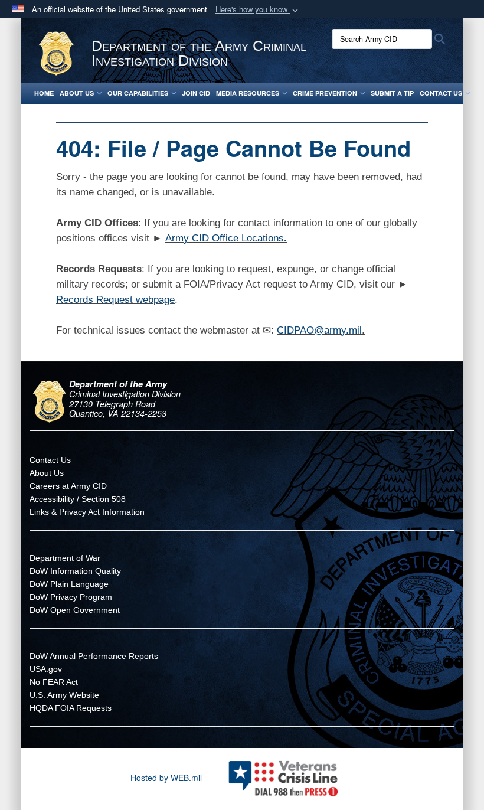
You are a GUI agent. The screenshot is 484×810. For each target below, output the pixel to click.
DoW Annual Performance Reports (94, 656)
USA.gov (46, 669)
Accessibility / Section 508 (78, 499)
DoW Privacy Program (71, 597)
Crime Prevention (325, 93)
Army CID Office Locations (224, 238)
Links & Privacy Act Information (87, 512)
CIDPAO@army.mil (319, 330)
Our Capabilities (137, 93)
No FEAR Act (54, 682)
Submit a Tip (392, 93)
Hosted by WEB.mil (166, 777)
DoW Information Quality (75, 571)
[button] (257, 10)
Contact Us (441, 93)
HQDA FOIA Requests (71, 708)
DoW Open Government (75, 610)
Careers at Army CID (68, 486)
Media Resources (247, 93)
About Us (77, 93)
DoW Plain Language (69, 584)
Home (44, 93)
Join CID (196, 93)
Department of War (65, 558)
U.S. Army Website (64, 695)
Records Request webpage (115, 299)
